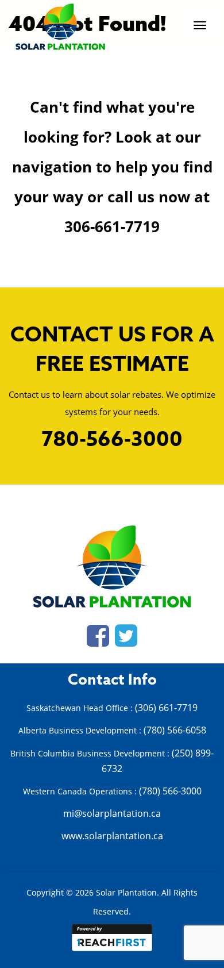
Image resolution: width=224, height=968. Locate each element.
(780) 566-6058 (175, 730)
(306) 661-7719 (166, 707)
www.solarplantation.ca (112, 835)
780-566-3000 (112, 440)
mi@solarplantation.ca (112, 813)
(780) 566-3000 (170, 791)
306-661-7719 (112, 226)
